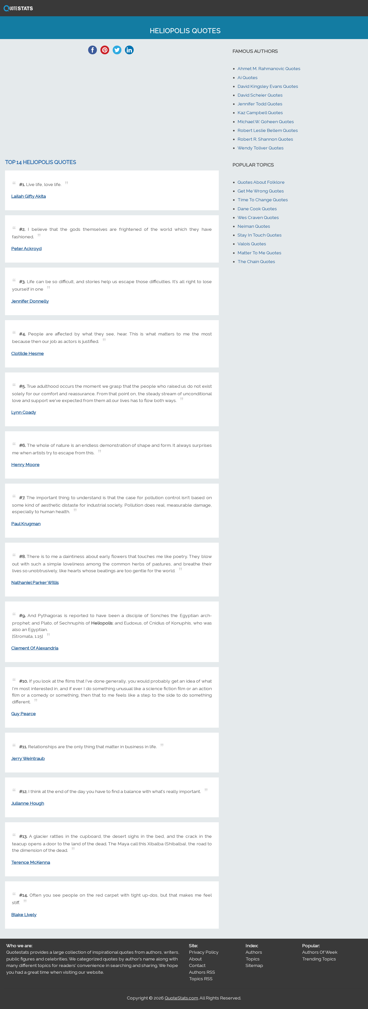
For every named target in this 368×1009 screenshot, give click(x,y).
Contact (197, 965)
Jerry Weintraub (28, 758)
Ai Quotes (248, 77)
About (195, 958)
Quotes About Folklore (261, 182)
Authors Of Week (319, 952)
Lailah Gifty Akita (28, 196)
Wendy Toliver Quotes (261, 147)
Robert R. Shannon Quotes (265, 139)
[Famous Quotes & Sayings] (17, 11)
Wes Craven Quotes (258, 217)
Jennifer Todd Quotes (260, 103)
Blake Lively (24, 914)
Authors (254, 952)
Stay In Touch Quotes (260, 235)
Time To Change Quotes (263, 199)
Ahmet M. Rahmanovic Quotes (269, 68)
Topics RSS (201, 978)
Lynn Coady (23, 412)
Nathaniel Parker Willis (35, 582)
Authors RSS (202, 972)
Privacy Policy (204, 952)
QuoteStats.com (181, 997)
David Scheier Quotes (260, 95)
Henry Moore (25, 464)
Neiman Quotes (254, 226)
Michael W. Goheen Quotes (266, 121)
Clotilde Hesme (27, 353)
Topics (253, 958)
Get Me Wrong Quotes (261, 190)
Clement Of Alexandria (34, 648)
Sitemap (254, 965)
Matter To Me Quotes (259, 252)
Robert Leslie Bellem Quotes (268, 130)
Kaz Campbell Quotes (260, 112)
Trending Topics (319, 958)
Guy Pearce (23, 713)
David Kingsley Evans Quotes (268, 86)
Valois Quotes (252, 243)
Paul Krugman (26, 523)
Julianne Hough (27, 803)
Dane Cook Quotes (257, 208)
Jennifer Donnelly (30, 301)
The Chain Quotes (256, 261)
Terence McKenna (30, 862)
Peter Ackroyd (26, 248)
